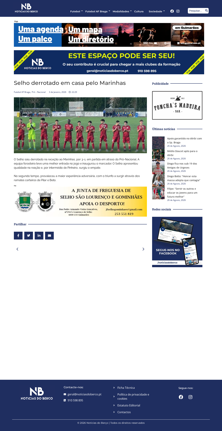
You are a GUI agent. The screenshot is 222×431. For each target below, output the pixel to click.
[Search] (206, 11)
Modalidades (121, 11)
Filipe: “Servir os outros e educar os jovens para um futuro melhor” (182, 192)
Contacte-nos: (73, 387)
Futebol (75, 11)
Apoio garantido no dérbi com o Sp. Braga (184, 140)
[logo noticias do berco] (26, 8)
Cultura (139, 11)
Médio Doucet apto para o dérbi (182, 153)
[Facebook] (172, 11)
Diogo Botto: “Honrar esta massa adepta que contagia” (183, 178)
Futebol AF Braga (96, 11)
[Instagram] (178, 11)
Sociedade (155, 11)
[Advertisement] (80, 281)
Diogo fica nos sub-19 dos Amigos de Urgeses (182, 165)
